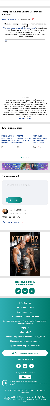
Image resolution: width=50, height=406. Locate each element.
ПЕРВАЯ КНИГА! (25, 119)
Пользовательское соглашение (25, 341)
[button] (21, 157)
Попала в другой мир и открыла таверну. (24, 140)
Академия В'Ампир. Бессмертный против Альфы (40, 140)
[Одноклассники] (31, 366)
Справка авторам (25, 312)
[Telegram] (18, 366)
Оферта (25, 328)
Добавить (14, 200)
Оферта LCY (25, 332)
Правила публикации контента (25, 316)
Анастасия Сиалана (9, 19)
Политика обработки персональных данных (25, 337)
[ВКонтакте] (25, 366)
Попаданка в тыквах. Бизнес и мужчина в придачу (9, 140)
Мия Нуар (37, 136)
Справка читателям (25, 307)
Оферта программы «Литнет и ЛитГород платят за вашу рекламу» (25, 322)
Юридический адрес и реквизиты (25, 346)
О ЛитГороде (25, 303)
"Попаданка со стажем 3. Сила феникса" (19, 28)
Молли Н (21, 136)
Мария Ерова (7, 136)
